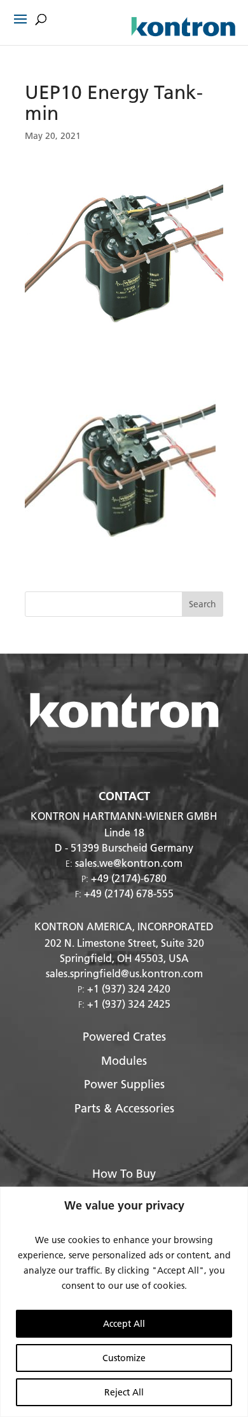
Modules (124, 1060)
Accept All (124, 1323)
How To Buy (124, 1173)
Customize (124, 1358)
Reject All (124, 1392)
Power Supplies (124, 1084)
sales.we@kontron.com (129, 862)
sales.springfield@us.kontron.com (124, 973)
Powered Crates (124, 1036)
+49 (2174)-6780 (129, 878)
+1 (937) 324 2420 (128, 988)
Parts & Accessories (124, 1108)
